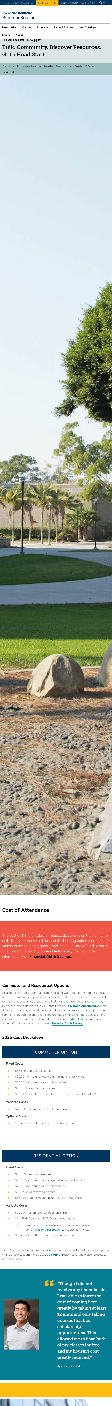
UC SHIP (52, 1255)
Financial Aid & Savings (84, 66)
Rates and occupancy (47, 1230)
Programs (42, 27)
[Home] (20, 19)
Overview (6, 66)
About (19, 35)
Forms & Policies (63, 27)
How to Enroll (8, 72)
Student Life (48, 66)
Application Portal (47, 3)
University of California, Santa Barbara (19, 3)
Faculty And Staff (69, 2)
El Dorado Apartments (82, 1006)
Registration (9, 27)
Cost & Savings (87, 27)
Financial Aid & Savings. (51, 956)
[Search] (102, 2)
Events (6, 35)
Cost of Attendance (64, 66)
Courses (27, 27)
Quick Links (87, 2)
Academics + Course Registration (27, 66)
